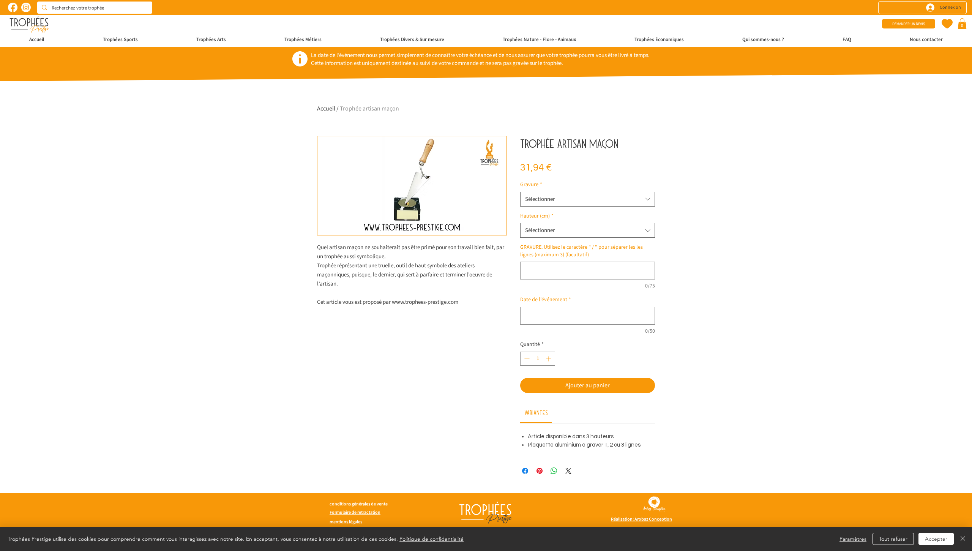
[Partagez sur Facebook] (525, 470)
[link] (536, 412)
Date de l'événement (545, 299)
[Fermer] (962, 539)
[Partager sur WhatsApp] (554, 470)
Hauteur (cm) (537, 216)
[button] (962, 23)
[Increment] (549, 358)
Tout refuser (893, 538)
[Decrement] (526, 358)
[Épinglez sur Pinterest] (539, 470)
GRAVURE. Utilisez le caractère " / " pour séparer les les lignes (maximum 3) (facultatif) (581, 251)
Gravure (531, 184)
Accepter (936, 538)
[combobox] (587, 199)
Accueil (326, 108)
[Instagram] (26, 7)
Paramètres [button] (852, 538)
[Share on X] (568, 470)
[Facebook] (12, 7)
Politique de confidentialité (431, 538)
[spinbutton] (537, 358)
